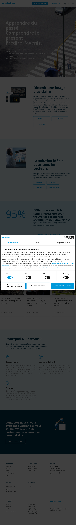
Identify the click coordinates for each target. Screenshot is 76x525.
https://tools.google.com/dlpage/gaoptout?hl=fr (55, 268)
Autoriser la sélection (38, 286)
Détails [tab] (38, 242)
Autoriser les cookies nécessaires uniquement (14, 285)
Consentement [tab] (13, 242)
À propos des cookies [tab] (63, 242)
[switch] (28, 277)
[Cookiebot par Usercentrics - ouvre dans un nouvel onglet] (66, 237)
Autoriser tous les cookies (62, 286)
